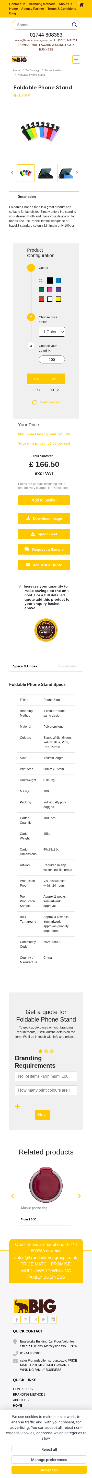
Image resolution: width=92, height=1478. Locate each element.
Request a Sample (47, 549)
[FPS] (51, 280)
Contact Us (17, 4)
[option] (46, 635)
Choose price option (48, 320)
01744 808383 (46, 35)
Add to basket (44, 500)
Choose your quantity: (48, 348)
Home (14, 9)
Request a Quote (47, 565)
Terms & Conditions (62, 9)
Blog (12, 13)
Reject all (49, 1449)
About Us (65, 4)
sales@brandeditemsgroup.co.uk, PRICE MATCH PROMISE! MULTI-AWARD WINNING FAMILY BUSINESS (46, 45)
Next (42, 1115)
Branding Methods (42, 4)
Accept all (49, 1470)
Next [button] (79, 1196)
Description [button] (27, 197)
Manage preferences (49, 1459)
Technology (32, 70)
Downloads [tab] (67, 666)
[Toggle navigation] (76, 59)
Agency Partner (33, 9)
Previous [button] (12, 1196)
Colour (43, 268)
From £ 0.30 (28, 1219)
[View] (25, 173)
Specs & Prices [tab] (25, 666)
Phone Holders (53, 70)
